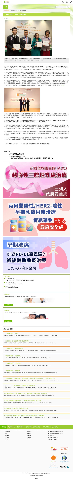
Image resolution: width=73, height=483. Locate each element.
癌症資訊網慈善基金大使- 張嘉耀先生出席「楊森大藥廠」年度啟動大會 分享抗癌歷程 (25, 393)
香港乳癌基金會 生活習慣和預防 (15, 427)
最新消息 (7, 439)
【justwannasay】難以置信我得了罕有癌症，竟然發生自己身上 (20, 385)
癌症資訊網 (7, 431)
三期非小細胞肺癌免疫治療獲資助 (50, 427)
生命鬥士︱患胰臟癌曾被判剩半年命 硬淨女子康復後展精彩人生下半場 (22, 400)
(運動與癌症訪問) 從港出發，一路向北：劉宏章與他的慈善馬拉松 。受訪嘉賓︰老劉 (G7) (31, 158)
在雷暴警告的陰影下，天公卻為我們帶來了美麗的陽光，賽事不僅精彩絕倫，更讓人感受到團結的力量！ (25, 430)
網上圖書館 (29, 431)
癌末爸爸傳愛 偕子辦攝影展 (17, 153)
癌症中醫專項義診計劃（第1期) (11, 287)
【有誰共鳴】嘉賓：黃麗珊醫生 (12, 356)
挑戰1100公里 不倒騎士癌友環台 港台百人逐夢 (16, 408)
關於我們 (29, 435)
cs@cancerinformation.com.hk (56, 433)
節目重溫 (29, 433)
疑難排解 (7, 435)
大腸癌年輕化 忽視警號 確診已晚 (32, 427)
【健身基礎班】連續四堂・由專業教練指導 (14, 284)
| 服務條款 (36, 475)
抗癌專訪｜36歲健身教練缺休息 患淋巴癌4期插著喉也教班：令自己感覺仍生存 (24, 415)
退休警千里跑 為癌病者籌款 (17, 154)
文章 (6, 433)
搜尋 (68, 7)
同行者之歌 (6, 10)
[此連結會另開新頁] (28, 38)
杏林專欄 (7, 437)
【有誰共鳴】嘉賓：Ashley (11, 333)
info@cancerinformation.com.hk (56, 431)
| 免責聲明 (41, 475)
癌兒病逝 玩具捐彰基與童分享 (17, 156)
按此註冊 (9, 321)
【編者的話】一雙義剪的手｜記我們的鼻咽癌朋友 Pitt (17, 341)
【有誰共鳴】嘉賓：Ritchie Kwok (12, 363)
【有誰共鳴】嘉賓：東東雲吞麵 (12, 371)
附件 (64, 85)
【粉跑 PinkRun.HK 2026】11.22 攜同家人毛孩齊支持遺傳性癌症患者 (19, 280)
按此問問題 (9, 304)
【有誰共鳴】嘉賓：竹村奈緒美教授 (13, 348)
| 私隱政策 (32, 475)
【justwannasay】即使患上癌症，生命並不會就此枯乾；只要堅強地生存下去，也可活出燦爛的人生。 (30, 378)
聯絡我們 (29, 437)
